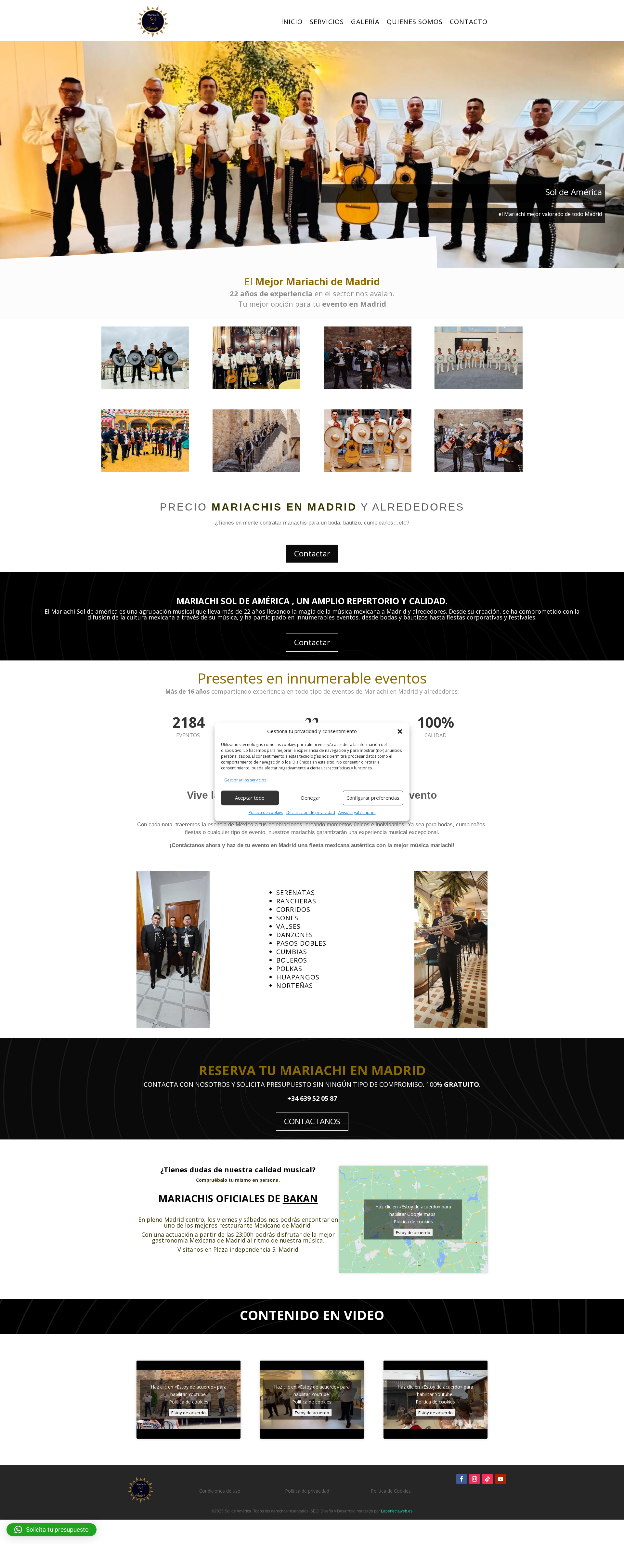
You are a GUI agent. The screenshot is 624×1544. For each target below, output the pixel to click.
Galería (365, 21)
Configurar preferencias (372, 797)
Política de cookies (266, 812)
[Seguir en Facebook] (461, 1479)
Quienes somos (415, 21)
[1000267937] (479, 469)
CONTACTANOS (312, 1121)
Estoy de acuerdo (413, 1232)
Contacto (469, 21)
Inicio (292, 21)
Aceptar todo (250, 797)
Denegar (310, 797)
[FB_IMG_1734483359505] (479, 387)
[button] (399, 731)
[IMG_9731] (145, 469)
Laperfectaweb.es (396, 1511)
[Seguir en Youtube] (500, 1479)
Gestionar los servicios (245, 780)
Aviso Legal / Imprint (357, 812)
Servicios (327, 21)
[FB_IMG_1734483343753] (257, 387)
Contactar (312, 553)
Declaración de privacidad (310, 812)
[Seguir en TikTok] (487, 1479)
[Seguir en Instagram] (474, 1479)
